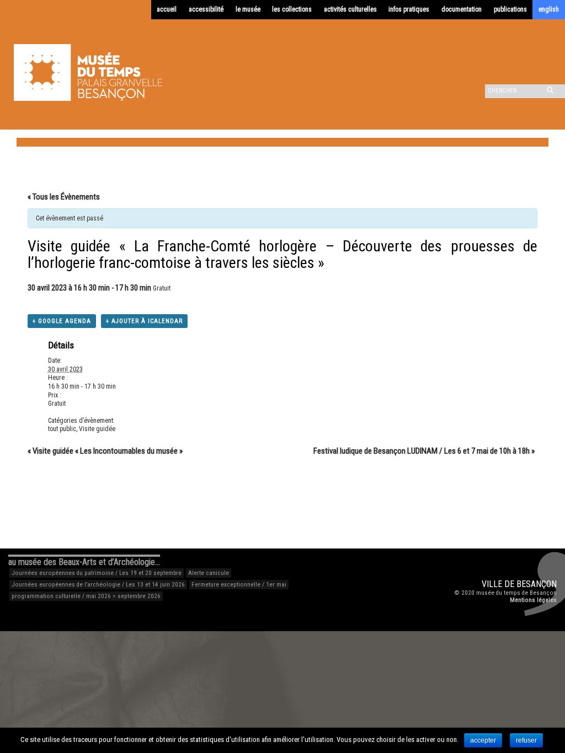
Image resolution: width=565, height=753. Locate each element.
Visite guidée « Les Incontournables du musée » (105, 451)
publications (510, 9)
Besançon (536, 584)
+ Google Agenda (62, 321)
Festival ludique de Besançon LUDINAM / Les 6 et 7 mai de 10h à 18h (424, 451)
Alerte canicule (208, 573)
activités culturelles (350, 9)
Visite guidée (97, 429)
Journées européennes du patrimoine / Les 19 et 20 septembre (97, 573)
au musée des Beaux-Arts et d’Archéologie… (84, 562)
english (549, 9)
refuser (526, 740)
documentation (461, 9)
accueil (167, 9)
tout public (62, 429)
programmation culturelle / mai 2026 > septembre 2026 (86, 596)
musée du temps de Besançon (516, 592)
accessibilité (206, 9)
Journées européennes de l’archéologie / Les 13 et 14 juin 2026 (98, 584)
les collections (292, 9)
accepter (483, 740)
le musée (248, 9)
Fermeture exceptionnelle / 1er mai (238, 584)
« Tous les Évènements (64, 197)
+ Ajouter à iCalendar (144, 321)
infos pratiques (408, 9)
